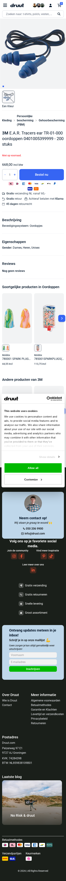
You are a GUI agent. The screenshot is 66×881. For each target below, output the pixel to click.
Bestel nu (41, 174)
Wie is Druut (9, 700)
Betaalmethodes (41, 705)
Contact (7, 705)
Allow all (33, 467)
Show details (47, 456)
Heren (26, 247)
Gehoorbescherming (52, 120)
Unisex (35, 247)
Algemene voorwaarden (45, 700)
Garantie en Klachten (44, 709)
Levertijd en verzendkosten (47, 714)
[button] (8, 97)
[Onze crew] (38, 5)
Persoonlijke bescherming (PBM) (25, 120)
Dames (17, 247)
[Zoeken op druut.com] (33, 14)
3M (5, 133)
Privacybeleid (39, 718)
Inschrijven (33, 669)
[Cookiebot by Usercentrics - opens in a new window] (47, 398)
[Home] (17, 5)
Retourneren (38, 723)
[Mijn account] (50, 5)
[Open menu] (5, 5)
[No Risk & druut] (32, 824)
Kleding (7, 120)
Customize (31, 479)
